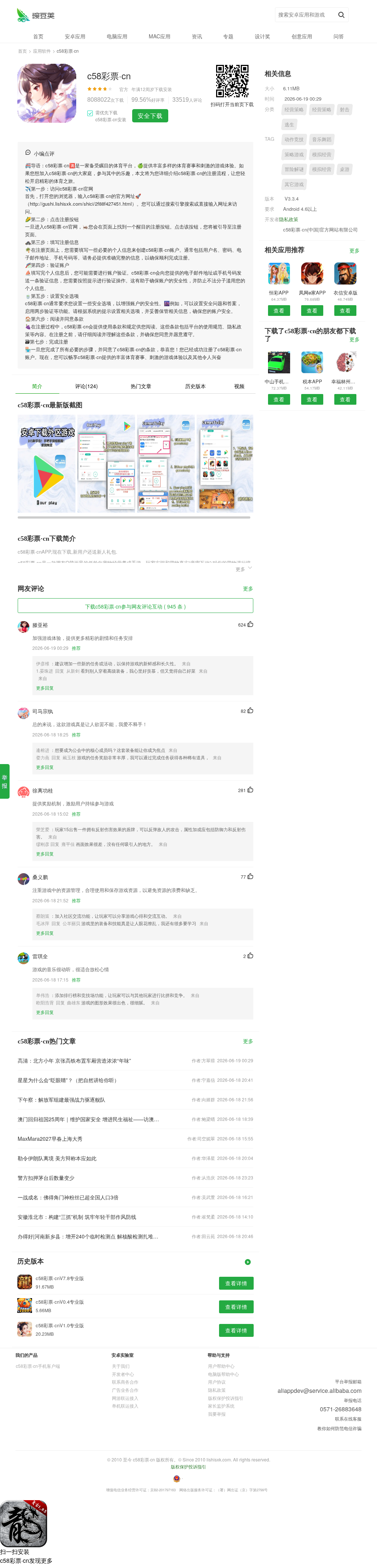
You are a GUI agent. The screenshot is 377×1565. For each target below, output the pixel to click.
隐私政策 (288, 219)
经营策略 (294, 109)
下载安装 (163, 89)
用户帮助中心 (221, 1366)
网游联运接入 (125, 1398)
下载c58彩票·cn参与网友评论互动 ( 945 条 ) (135, 606)
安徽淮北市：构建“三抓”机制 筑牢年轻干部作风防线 (77, 1216)
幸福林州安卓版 (345, 381)
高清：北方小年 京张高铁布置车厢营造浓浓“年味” (74, 1060)
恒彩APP (279, 292)
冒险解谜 (294, 168)
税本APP (312, 381)
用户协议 (217, 1381)
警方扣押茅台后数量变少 (46, 1177)
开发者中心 (123, 1374)
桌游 (344, 168)
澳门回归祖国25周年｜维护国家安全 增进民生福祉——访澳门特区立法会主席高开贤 (88, 1119)
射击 (344, 109)
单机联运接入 (125, 1405)
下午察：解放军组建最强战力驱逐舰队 (61, 1099)
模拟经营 (321, 154)
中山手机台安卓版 (279, 381)
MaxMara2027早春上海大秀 (50, 1138)
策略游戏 (294, 154)
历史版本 (195, 386)
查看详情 (236, 1283)
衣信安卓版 (345, 292)
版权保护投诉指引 (225, 1398)
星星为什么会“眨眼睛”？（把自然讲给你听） (68, 1080)
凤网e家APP (312, 292)
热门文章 (141, 386)
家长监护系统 (221, 1405)
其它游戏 (294, 184)
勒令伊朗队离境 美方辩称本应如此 (57, 1158)
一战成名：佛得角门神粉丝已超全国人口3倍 (68, 1197)
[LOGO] (35, 15)
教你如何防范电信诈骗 (339, 1428)
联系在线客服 (348, 1418)
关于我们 (121, 1366)
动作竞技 (294, 139)
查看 (279, 310)
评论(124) (86, 386)
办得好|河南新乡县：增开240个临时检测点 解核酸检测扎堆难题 (88, 1236)
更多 (248, 589)
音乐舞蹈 (321, 139)
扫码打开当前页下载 (232, 104)
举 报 (4, 781)
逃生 (289, 124)
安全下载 (150, 115)
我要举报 (217, 1414)
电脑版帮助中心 (223, 1374)
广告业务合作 (125, 1390)
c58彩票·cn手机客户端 (38, 1366)
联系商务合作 (125, 1381)
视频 (239, 386)
